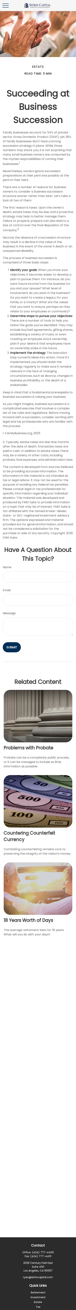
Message (9, 613)
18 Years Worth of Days (28, 920)
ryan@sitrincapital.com (38, 1277)
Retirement (38, 1292)
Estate (38, 1302)
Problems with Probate (28, 748)
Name (7, 567)
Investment (38, 1297)
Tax (38, 1307)
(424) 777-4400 (43, 1252)
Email (7, 590)
